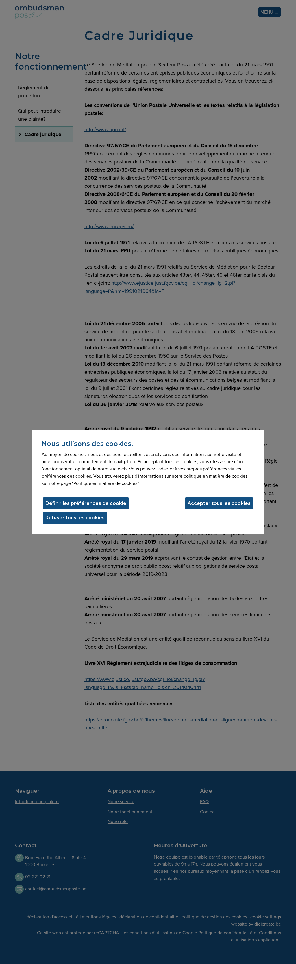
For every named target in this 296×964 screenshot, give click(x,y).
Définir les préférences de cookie (85, 503)
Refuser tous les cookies (75, 517)
